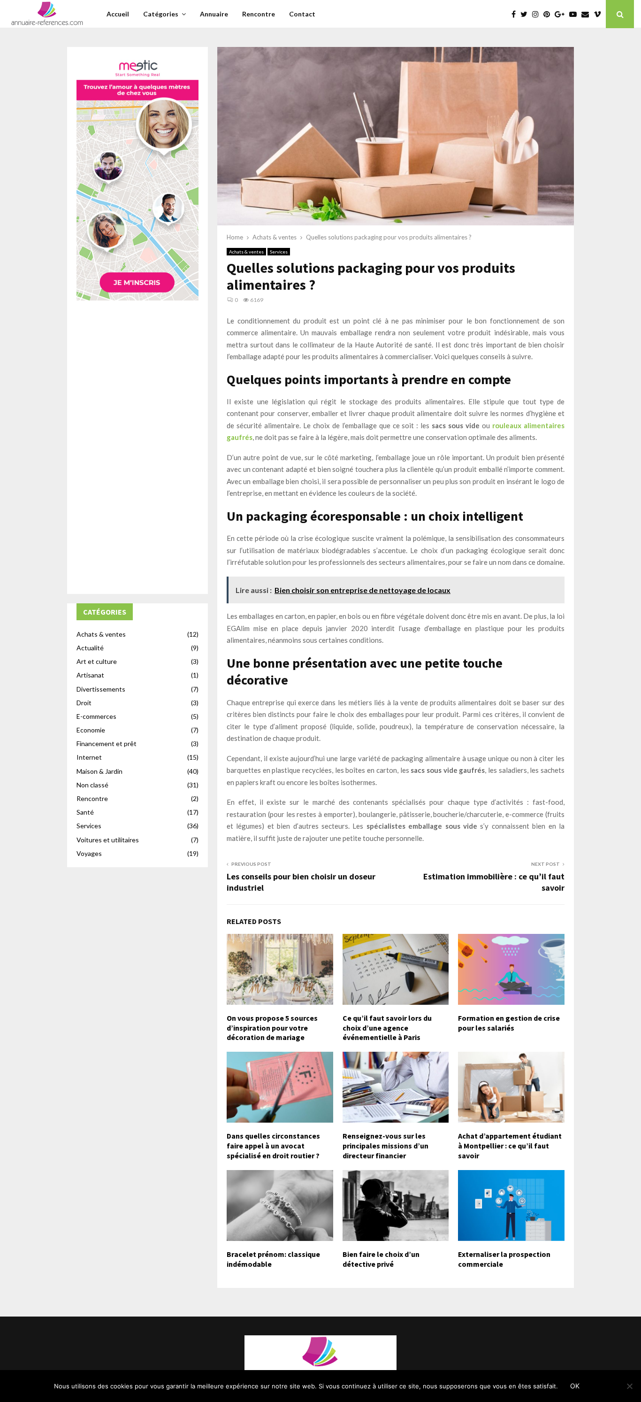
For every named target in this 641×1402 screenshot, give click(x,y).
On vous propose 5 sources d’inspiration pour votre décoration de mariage (272, 1027)
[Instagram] (537, 14)
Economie (90, 730)
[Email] (587, 14)
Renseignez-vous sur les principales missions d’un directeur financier (385, 1145)
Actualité (90, 648)
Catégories (160, 14)
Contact (302, 14)
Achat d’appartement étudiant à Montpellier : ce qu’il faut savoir (510, 1145)
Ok (575, 1386)
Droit (84, 703)
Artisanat (90, 675)
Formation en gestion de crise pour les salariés (509, 1022)
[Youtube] (575, 14)
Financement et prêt (106, 743)
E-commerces (96, 716)
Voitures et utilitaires (107, 840)
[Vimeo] (600, 14)
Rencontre (258, 14)
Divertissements (100, 689)
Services (279, 251)
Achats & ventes (246, 251)
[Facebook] (515, 14)
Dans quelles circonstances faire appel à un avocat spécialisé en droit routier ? (273, 1145)
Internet (89, 757)
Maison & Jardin (99, 771)
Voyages (89, 853)
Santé (85, 812)
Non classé (92, 785)
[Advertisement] (137, 444)
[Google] (562, 14)
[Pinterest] (549, 14)
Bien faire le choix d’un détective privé (381, 1259)
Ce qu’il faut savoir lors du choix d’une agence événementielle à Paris (387, 1027)
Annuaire (214, 14)
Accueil (118, 14)
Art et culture (96, 661)
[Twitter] (526, 14)
